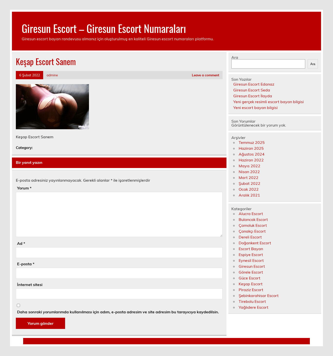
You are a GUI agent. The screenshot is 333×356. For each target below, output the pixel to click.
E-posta (25, 264)
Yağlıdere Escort (253, 307)
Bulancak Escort (253, 219)
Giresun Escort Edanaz (253, 84)
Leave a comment (205, 75)
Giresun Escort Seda (251, 90)
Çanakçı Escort (252, 231)
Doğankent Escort (255, 242)
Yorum (24, 188)
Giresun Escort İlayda (252, 95)
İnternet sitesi (29, 285)
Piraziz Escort (251, 289)
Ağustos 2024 (251, 154)
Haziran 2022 (251, 160)
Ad (21, 243)
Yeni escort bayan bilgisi (255, 107)
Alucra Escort (251, 213)
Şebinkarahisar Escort (259, 295)
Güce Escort (249, 278)
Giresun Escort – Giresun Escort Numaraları (104, 28)
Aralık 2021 (249, 195)
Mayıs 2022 (249, 165)
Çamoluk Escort (253, 225)
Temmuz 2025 (252, 142)
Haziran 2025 (251, 148)
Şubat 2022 (249, 183)
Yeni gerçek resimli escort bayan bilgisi (268, 101)
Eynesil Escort (251, 260)
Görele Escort (251, 272)
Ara (234, 57)
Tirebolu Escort (252, 301)
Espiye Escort (251, 254)
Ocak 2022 (249, 189)
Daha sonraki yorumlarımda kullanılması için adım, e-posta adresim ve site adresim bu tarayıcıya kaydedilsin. (118, 312)
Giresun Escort (252, 266)
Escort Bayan (251, 248)
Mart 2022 (248, 177)
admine (52, 75)
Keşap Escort (251, 283)
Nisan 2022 (249, 171)
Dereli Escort (250, 237)
